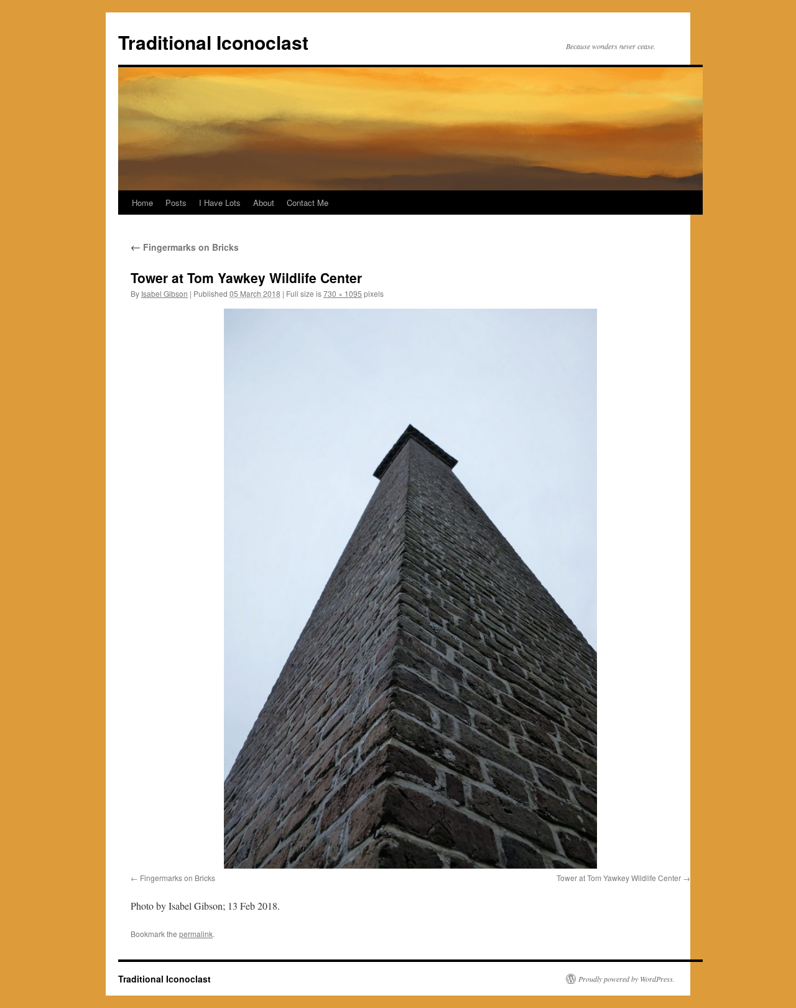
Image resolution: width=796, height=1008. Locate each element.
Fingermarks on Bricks (185, 247)
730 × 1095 (342, 293)
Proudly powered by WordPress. (626, 979)
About (263, 202)
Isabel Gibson (164, 293)
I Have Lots (220, 202)
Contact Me (307, 202)
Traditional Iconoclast (213, 42)
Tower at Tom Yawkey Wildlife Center (619, 877)
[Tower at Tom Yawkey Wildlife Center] (410, 589)
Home (142, 202)
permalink (196, 933)
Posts (176, 202)
